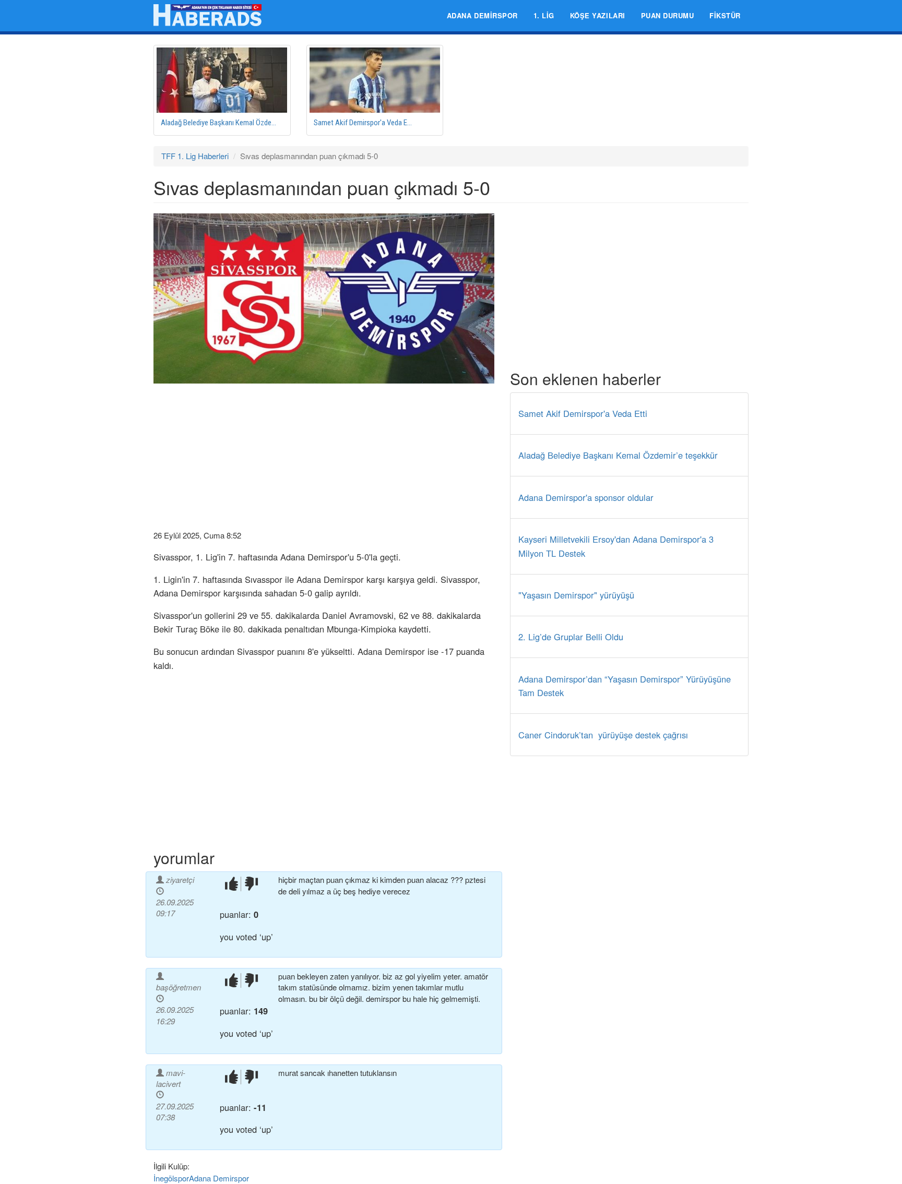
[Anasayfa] (211, 15)
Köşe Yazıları (597, 15)
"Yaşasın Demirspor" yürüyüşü (576, 595)
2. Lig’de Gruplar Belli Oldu (570, 636)
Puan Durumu (667, 15)
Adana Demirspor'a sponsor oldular (586, 497)
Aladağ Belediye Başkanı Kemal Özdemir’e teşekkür (618, 455)
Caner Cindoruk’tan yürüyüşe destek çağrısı (603, 734)
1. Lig (543, 15)
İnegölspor (171, 1178)
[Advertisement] (323, 457)
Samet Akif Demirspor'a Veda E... (363, 122)
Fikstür (725, 15)
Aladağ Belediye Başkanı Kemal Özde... (218, 122)
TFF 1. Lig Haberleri (195, 155)
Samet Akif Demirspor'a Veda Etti (582, 413)
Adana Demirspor (482, 15)
